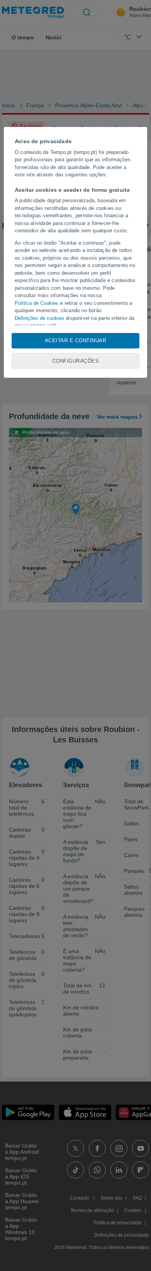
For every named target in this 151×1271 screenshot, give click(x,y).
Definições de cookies (39, 318)
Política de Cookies (36, 303)
